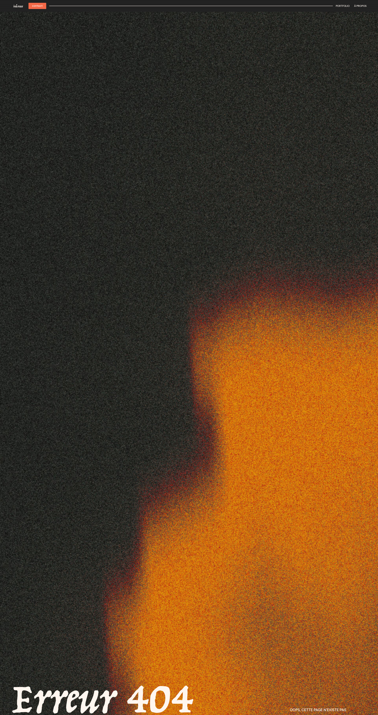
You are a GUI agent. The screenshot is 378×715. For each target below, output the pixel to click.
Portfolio (343, 6)
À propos (360, 6)
